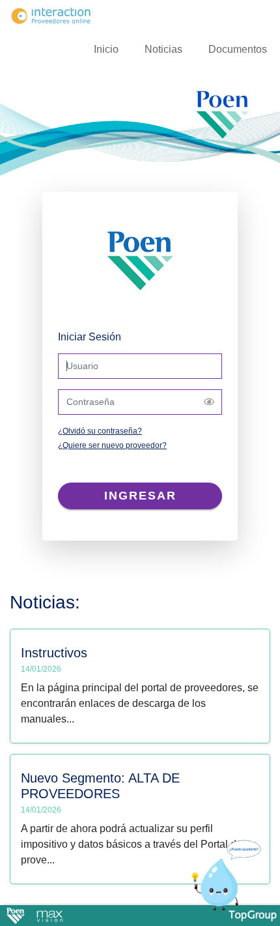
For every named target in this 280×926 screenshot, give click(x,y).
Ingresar (140, 495)
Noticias (163, 49)
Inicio (106, 49)
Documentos (237, 49)
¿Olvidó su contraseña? (100, 431)
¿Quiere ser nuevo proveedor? (112, 445)
